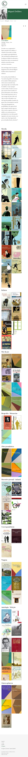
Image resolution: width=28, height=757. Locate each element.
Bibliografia (7, 21)
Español (2, 741)
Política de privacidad (4, 753)
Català (2, 743)
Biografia (2, 21)
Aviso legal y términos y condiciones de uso (8, 751)
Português (3, 746)
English (2, 744)
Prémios (11, 21)
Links (15, 21)
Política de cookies (4, 754)
